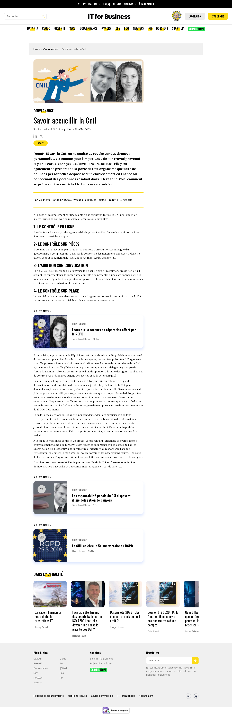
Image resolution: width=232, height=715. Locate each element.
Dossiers (162, 28)
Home (36, 49)
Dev (117, 28)
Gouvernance (88, 28)
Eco (126, 28)
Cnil (117, 215)
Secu (72, 28)
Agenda (117, 4)
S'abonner (218, 16)
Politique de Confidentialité (48, 696)
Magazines (130, 4)
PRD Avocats (124, 200)
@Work (106, 28)
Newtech (139, 28)
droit (41, 143)
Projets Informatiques (101, 663)
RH (150, 28)
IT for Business (126, 696)
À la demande (146, 4)
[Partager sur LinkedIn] (35, 136)
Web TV (82, 4)
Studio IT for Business (101, 658)
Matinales (94, 4)
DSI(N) (106, 4)
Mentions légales (77, 696)
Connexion (195, 16)
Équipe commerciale (102, 696)
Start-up (178, 28)
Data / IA (32, 28)
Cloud (46, 28)
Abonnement (146, 696)
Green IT (59, 28)
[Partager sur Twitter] (41, 136)
